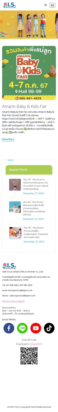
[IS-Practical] (9, 5)
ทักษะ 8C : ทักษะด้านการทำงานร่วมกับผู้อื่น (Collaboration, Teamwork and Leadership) (36, 232)
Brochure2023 (34, 344)
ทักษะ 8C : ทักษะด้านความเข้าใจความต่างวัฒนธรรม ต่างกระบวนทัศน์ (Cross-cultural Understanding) (35, 184)
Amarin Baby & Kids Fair (24, 106)
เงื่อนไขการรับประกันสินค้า (13, 301)
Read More (8, 139)
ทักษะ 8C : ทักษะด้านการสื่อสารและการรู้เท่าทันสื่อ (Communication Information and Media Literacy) (34, 208)
